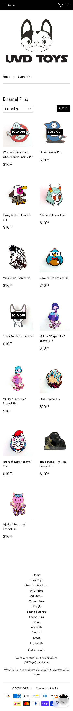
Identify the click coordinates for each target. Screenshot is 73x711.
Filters (63, 108)
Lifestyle (36, 606)
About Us (36, 627)
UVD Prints (36, 591)
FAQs (36, 638)
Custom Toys (36, 601)
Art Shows (36, 596)
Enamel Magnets (36, 612)
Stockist (36, 632)
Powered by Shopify (46, 688)
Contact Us (36, 643)
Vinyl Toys (37, 580)
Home (6, 77)
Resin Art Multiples (37, 585)
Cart (67, 5)
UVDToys (27, 688)
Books (36, 622)
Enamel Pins (36, 617)
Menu (11, 5)
